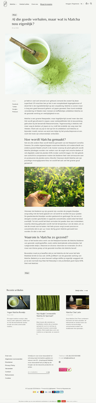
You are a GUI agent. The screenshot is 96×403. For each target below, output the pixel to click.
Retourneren (9, 375)
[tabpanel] (18, 315)
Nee (63, 401)
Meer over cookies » (72, 401)
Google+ (15, 109)
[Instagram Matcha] (59, 362)
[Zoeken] (91, 4)
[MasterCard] (42, 392)
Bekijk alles (79, 290)
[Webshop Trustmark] (66, 371)
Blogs (14, 15)
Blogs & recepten (46, 4)
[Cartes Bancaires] (61, 392)
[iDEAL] (34, 392)
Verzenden (9, 368)
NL (81, 4)
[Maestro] (54, 392)
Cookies (8, 378)
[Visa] (46, 392)
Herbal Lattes (24, 4)
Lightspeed (52, 388)
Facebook (15, 104)
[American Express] (57, 392)
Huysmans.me (66, 388)
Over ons (35, 4)
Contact (8, 372)
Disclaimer (9, 362)
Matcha (12, 4)
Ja (59, 401)
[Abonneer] (47, 372)
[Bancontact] (38, 392)
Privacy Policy (10, 365)
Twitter (14, 106)
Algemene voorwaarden (13, 359)
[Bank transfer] (50, 392)
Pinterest (15, 112)
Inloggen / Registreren (72, 4)
